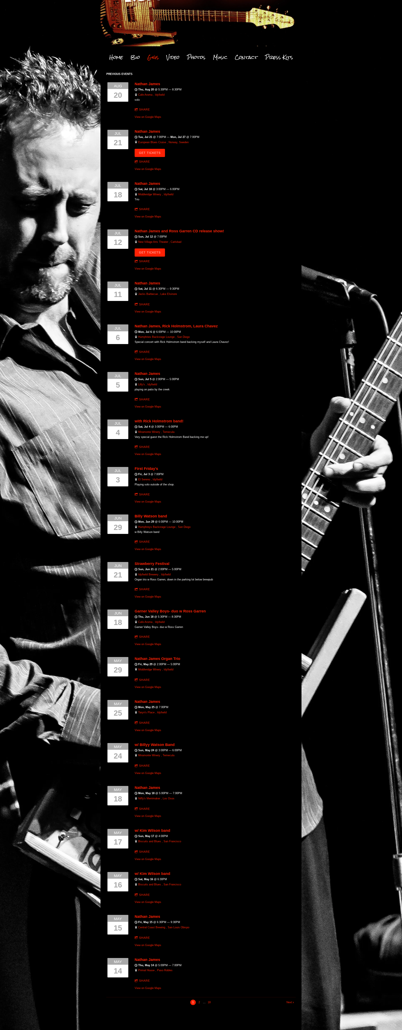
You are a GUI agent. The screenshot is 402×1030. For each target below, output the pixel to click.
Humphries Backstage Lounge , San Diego (164, 336)
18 (209, 1002)
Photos (196, 57)
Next (289, 1002)
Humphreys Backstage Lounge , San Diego (164, 527)
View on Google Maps (148, 116)
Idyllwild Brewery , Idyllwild (154, 574)
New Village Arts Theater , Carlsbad (159, 241)
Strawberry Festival (152, 564)
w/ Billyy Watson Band (155, 745)
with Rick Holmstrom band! (159, 421)
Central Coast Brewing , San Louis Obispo (163, 927)
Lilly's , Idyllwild (147, 384)
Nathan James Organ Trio (157, 659)
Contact (246, 57)
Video (172, 57)
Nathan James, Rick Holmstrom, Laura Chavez (176, 326)
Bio (135, 57)
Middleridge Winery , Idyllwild (155, 194)
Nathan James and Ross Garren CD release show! (179, 231)
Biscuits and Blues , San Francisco (159, 841)
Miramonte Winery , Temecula (156, 431)
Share (144, 109)
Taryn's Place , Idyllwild (152, 712)
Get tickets (150, 152)
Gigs (153, 57)
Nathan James (147, 84)
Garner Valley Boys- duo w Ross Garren (170, 611)
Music (220, 57)
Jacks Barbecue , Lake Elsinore (157, 294)
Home (116, 57)
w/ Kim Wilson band (152, 830)
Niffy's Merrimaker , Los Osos (156, 798)
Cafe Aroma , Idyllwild (151, 94)
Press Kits (279, 57)
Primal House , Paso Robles (155, 970)
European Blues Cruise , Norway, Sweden (163, 142)
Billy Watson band (151, 516)
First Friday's (146, 469)
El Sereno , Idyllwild (150, 479)
